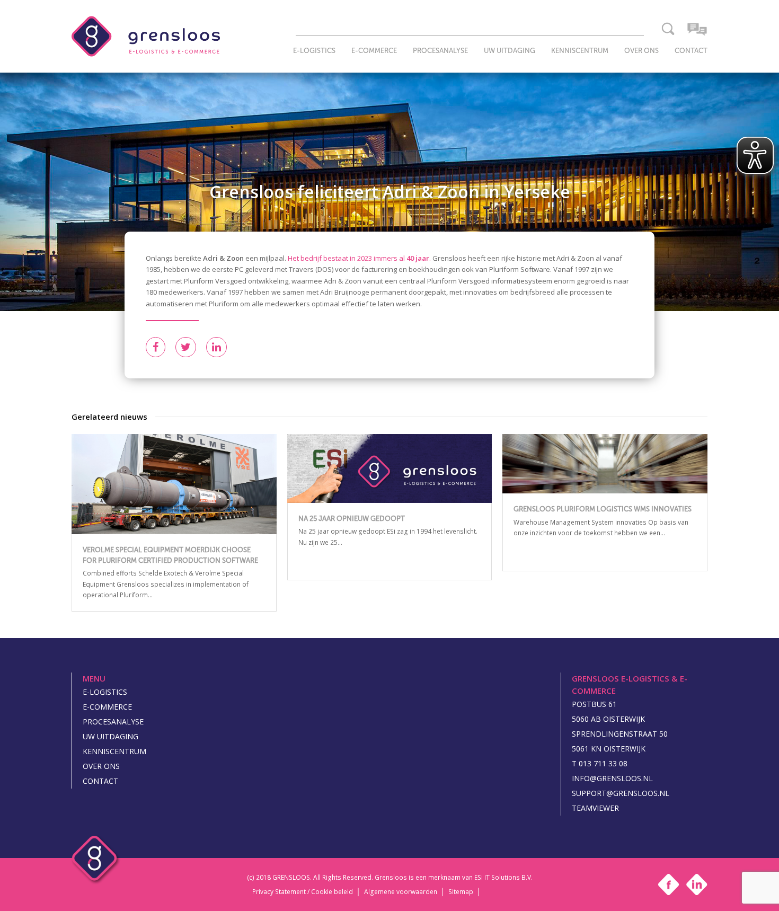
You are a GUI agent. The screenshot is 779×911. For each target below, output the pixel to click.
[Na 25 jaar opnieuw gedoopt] (389, 468)
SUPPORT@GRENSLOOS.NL (620, 793)
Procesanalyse (113, 722)
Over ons (101, 766)
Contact (100, 781)
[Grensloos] (146, 35)
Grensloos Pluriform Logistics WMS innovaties (603, 509)
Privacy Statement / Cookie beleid (302, 892)
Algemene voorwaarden (400, 892)
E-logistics (105, 692)
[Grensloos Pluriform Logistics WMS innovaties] (604, 464)
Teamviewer (595, 808)
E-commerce (107, 707)
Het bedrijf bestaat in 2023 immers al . (359, 258)
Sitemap (460, 892)
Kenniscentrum (114, 751)
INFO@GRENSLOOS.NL (612, 778)
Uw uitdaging (110, 736)
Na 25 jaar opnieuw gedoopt (351, 519)
